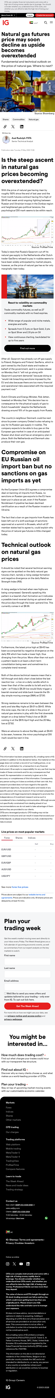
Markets (10, 1102)
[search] (46, 23)
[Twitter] (13, 127)
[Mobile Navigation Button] (51, 23)
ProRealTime (12, 1164)
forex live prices (20, 887)
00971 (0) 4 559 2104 (21, 1211)
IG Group (10, 1380)
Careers (20, 1380)
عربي (36, 23)
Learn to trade (13, 1176)
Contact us (11, 1201)
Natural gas (33, 119)
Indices (31, 837)
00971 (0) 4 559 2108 (24, 1205)
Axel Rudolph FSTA (21, 138)
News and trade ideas (17, 1185)
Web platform (13, 1144)
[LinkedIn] (22, 127)
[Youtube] (21, 1264)
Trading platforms (15, 1139)
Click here (20, 1218)
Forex (7, 837)
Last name (9, 968)
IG (7, 1239)
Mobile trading (13, 1148)
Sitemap (13, 1239)
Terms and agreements (31, 1239)
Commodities (19, 119)
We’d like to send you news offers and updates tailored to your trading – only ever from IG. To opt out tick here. (26, 996)
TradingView (12, 1160)
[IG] (6, 22)
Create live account (45, 15)
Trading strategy (14, 1189)
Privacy (10, 1243)
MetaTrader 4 (13, 1156)
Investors (29, 1243)
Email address (11, 980)
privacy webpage (13, 1019)
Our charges (12, 1132)
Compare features (15, 1169)
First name (9, 955)
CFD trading (12, 1127)
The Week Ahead (15, 1181)
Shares (6, 119)
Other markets (13, 1119)
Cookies (19, 1243)
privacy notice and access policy (24, 1015)
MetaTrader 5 (13, 1152)
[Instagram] (7, 1264)
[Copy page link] (5, 127)
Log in (30, 15)
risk (32, 1284)
